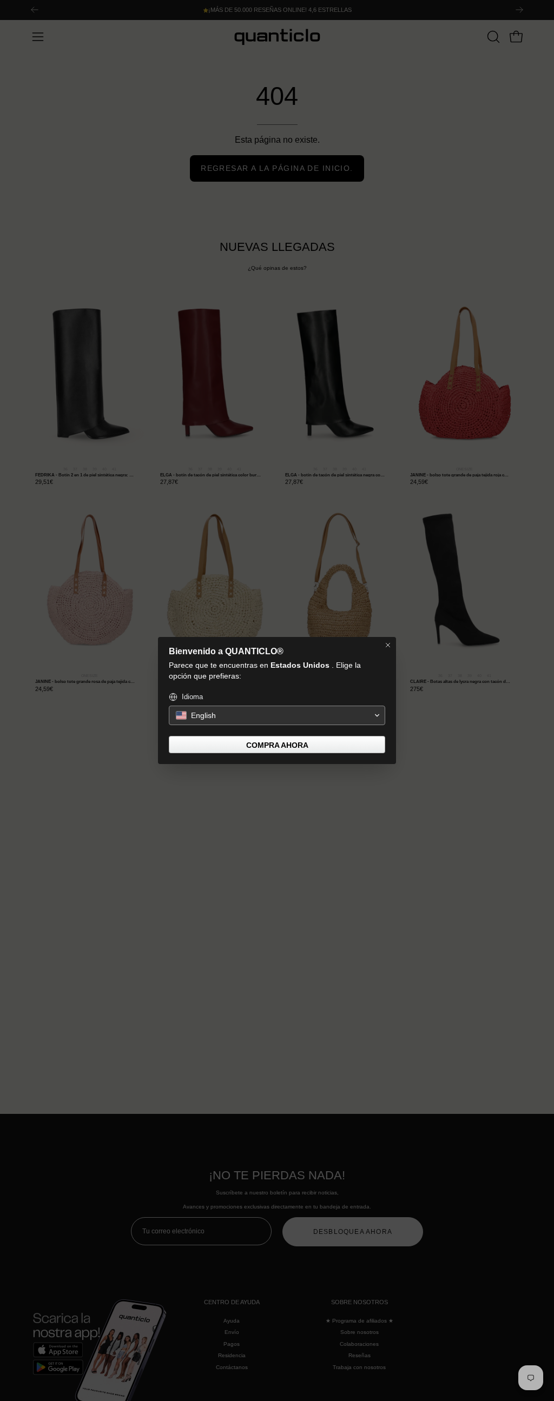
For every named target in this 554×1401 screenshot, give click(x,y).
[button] (277, 715)
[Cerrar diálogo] (388, 645)
